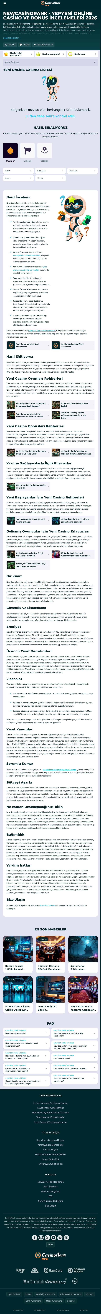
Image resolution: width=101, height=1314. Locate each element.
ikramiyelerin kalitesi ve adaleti (26, 255)
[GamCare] (53, 1287)
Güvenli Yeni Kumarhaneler (50, 1124)
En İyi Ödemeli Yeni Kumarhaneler (50, 1139)
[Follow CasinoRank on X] (46, 1254)
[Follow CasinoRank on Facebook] (34, 1254)
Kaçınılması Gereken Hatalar (50, 1157)
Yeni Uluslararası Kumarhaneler (50, 1171)
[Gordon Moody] (75, 1287)
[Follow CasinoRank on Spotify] (59, 1254)
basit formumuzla (47, 905)
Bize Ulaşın (50, 1222)
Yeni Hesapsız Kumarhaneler (50, 1134)
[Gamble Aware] (44, 1298)
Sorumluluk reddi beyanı (50, 1218)
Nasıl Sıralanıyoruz (50, 1208)
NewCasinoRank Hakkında (50, 1199)
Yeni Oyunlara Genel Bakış (50, 1162)
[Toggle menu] (4, 3)
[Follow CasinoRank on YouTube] (53, 1254)
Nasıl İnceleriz (50, 1203)
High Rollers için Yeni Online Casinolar (50, 1129)
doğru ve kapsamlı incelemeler (41, 330)
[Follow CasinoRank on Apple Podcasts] (65, 1254)
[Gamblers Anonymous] (34, 1287)
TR (49, 1262)
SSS (50, 1213)
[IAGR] (20, 1287)
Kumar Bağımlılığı (50, 1176)
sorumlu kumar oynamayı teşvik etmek (59, 769)
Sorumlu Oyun (50, 1166)
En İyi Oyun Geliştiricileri (50, 1181)
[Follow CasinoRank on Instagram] (40, 1254)
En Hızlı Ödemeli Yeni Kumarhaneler (50, 1120)
